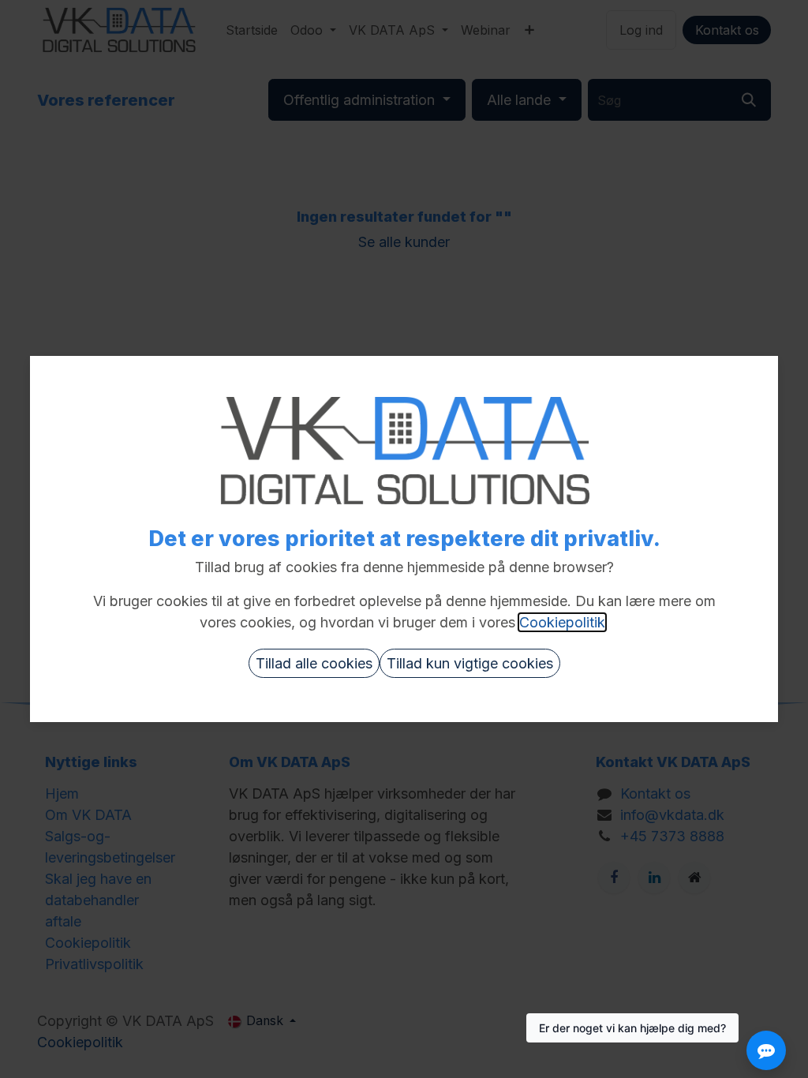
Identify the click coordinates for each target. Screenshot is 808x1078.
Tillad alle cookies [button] (314, 663)
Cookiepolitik (562, 622)
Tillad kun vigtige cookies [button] (470, 663)
